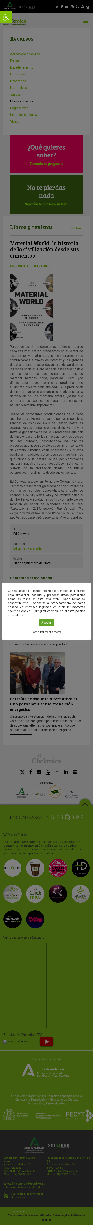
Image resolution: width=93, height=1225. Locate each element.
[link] (6, 17)
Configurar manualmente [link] (47, 631)
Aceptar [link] (46, 622)
